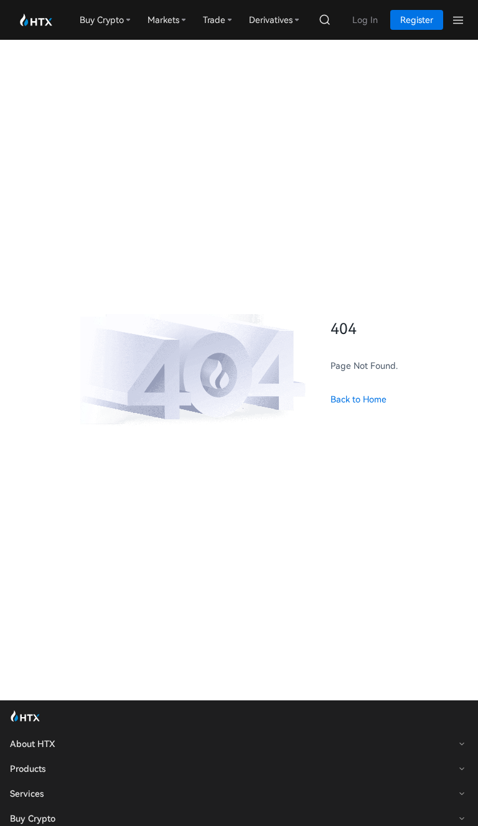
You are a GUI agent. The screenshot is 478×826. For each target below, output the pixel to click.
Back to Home (358, 399)
